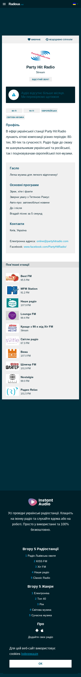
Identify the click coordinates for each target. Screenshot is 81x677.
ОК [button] (40, 663)
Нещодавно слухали (60, 39)
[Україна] (76, 4)
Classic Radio (41, 577)
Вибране (36, 39)
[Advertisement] (40, 22)
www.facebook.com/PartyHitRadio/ (45, 246)
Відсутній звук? (40, 79)
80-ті (14, 111)
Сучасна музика (41, 615)
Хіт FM (42, 566)
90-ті (31, 111)
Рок (42, 604)
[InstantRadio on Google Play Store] (37, 631)
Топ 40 (41, 598)
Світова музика (15, 117)
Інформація (29, 653)
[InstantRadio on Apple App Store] (42, 631)
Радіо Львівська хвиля (42, 555)
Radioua (16, 4)
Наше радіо (41, 572)
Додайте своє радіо (40, 637)
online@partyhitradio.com (52, 241)
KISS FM (41, 561)
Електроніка (41, 593)
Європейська (49, 111)
